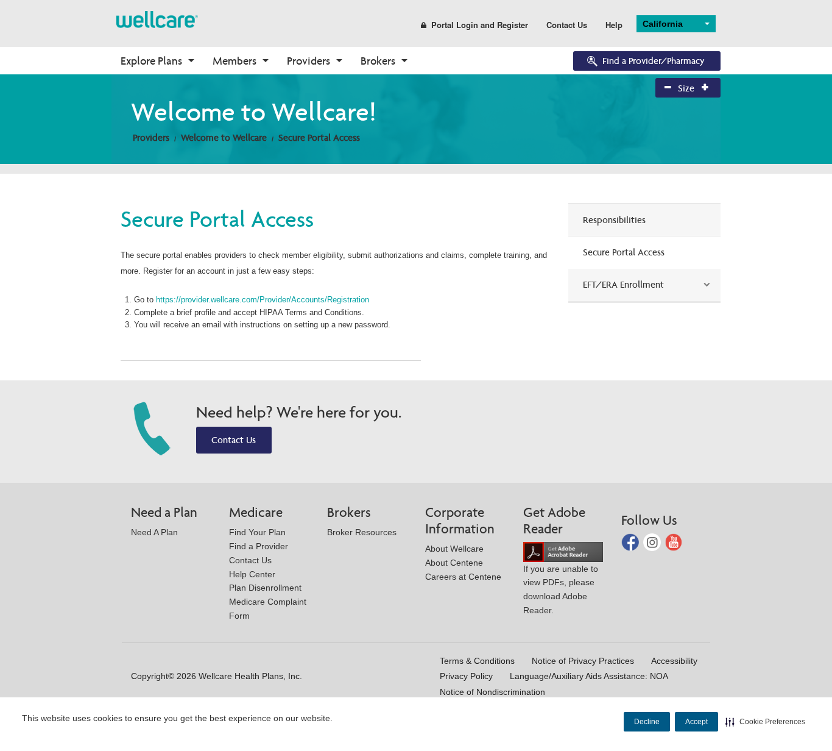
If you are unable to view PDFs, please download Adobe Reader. (560, 589)
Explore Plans (151, 61)
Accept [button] (696, 721)
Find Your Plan (257, 532)
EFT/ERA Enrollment (623, 284)
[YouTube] (674, 541)
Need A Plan (154, 532)
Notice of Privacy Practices (583, 661)
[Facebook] (631, 541)
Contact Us (566, 24)
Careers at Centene (463, 577)
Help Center (252, 574)
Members (234, 61)
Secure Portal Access (319, 137)
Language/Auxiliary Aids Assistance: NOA (589, 676)
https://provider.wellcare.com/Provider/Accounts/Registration (264, 299)
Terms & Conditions (477, 661)
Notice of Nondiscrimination (492, 692)
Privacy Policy (466, 676)
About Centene (454, 563)
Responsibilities (614, 220)
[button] (765, 721)
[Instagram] (653, 541)
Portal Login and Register (479, 24)
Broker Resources (362, 532)
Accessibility (674, 661)
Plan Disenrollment (265, 588)
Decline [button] (647, 721)
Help (613, 24)
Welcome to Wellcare (224, 137)
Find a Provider (258, 546)
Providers (308, 61)
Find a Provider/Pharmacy (653, 60)
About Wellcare (454, 548)
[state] (157, 18)
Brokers (378, 61)
